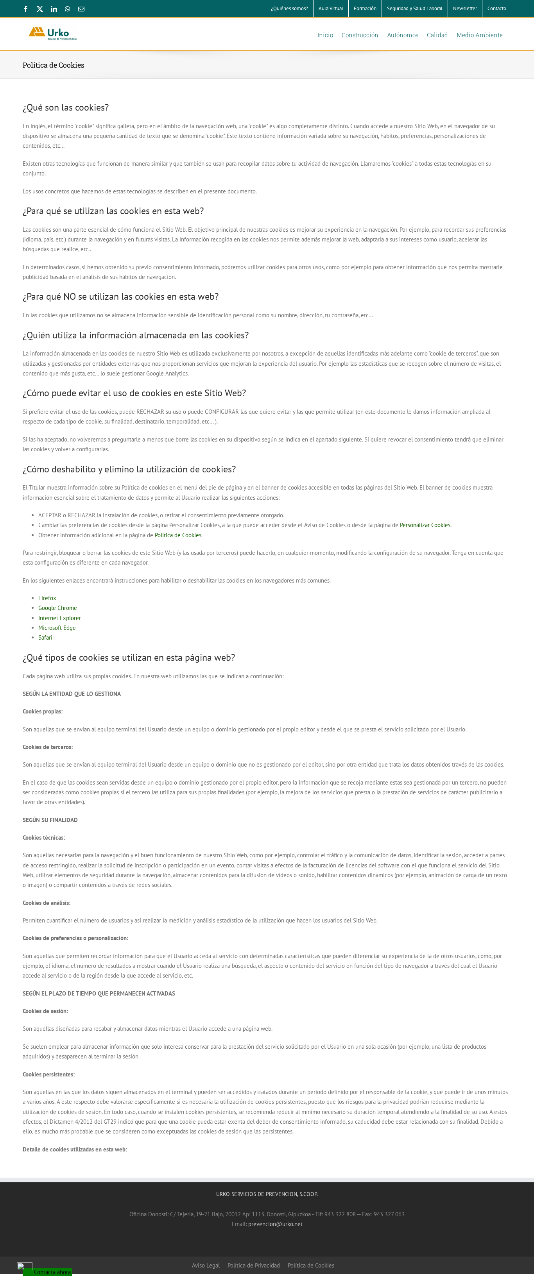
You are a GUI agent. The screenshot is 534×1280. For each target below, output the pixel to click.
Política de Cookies (178, 535)
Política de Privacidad (254, 1265)
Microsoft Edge (57, 627)
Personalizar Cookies (425, 525)
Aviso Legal (206, 1265)
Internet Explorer (59, 618)
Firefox (47, 598)
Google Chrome (57, 607)
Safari (45, 637)
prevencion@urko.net (275, 1224)
